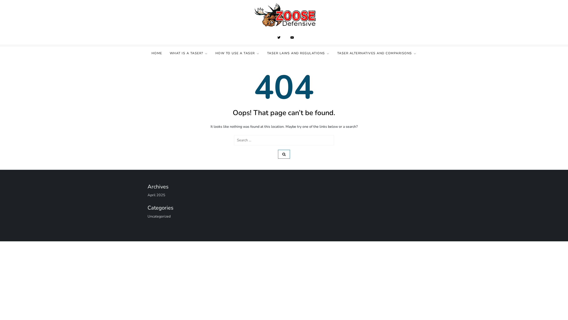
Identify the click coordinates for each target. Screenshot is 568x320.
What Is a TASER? (186, 53)
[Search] (284, 154)
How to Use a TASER (235, 53)
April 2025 (156, 195)
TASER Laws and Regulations (296, 53)
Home (157, 53)
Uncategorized (159, 216)
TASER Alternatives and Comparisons (374, 53)
